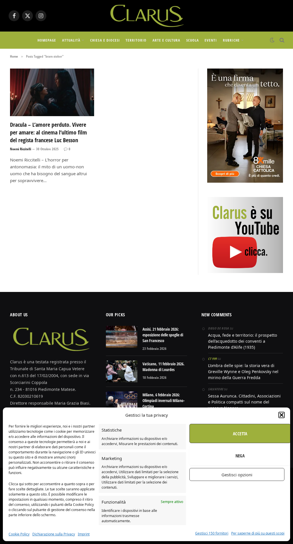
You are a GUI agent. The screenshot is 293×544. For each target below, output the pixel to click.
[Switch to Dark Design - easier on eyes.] (272, 40)
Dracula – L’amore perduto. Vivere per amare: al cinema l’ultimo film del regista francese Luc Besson (48, 132)
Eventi (211, 40)
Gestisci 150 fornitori (211, 533)
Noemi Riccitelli (20, 149)
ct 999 (212, 358)
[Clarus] (146, 16)
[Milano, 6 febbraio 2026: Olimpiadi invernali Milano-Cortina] (121, 402)
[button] (281, 415)
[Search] (281, 40)
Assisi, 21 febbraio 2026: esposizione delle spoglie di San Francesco (162, 334)
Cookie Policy (19, 534)
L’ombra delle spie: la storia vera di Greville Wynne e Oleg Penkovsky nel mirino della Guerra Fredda (243, 371)
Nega (240, 456)
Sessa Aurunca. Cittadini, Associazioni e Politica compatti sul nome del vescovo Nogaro (244, 402)
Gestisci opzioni (236, 474)
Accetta (240, 433)
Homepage (46, 40)
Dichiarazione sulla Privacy (53, 534)
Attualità (71, 40)
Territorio (136, 40)
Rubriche (231, 40)
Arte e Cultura (166, 40)
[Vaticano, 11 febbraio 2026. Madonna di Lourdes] (121, 371)
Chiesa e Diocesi (105, 40)
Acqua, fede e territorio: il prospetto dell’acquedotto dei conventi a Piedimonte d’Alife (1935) (242, 341)
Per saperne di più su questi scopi (257, 533)
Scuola (192, 40)
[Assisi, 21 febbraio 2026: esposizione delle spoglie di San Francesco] (121, 337)
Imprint (84, 534)
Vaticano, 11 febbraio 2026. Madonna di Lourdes (163, 366)
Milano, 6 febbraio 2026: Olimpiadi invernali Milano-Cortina (163, 400)
